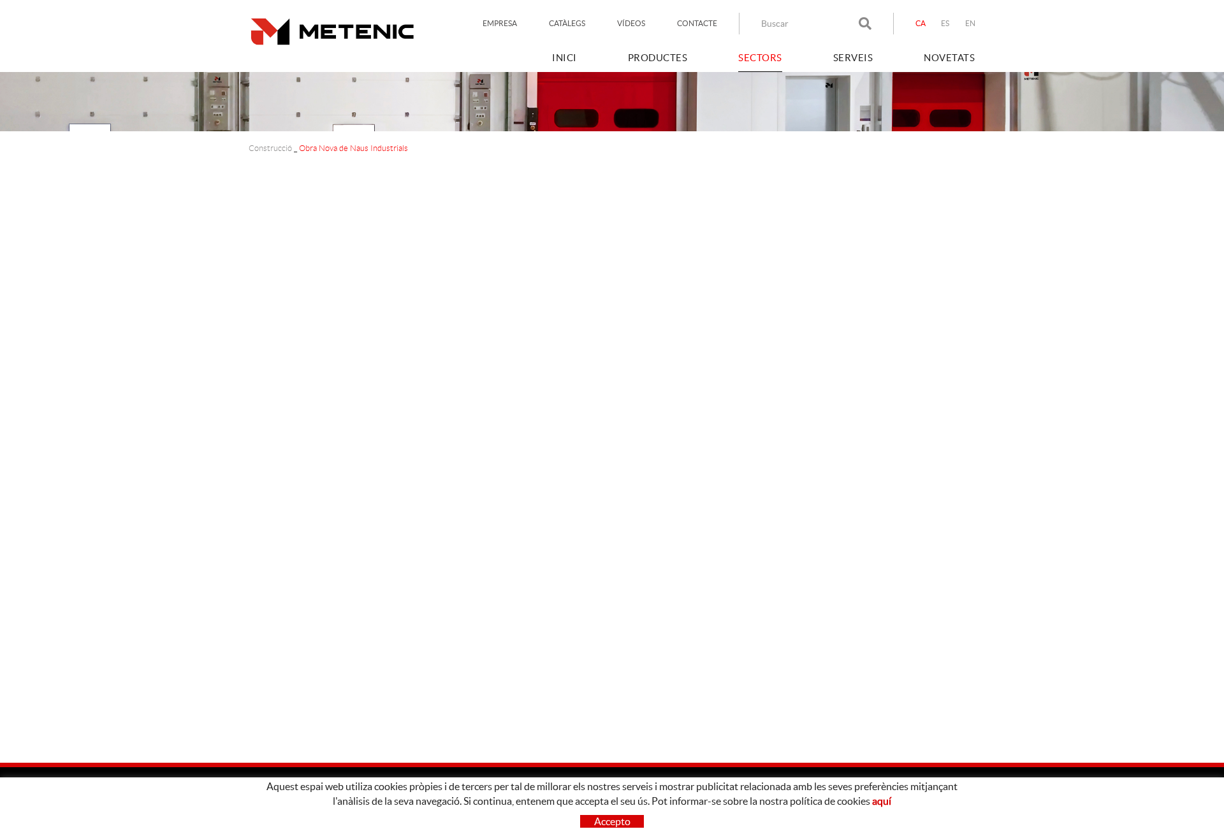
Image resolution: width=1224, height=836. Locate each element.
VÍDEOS (631, 23)
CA (920, 23)
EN (970, 23)
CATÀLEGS (567, 23)
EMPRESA (500, 23)
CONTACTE (697, 23)
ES (945, 23)
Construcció (270, 148)
